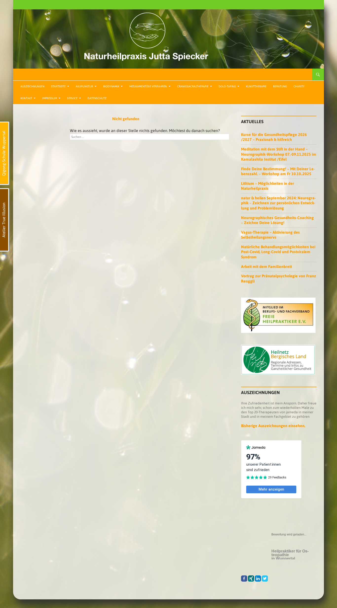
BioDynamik (111, 86)
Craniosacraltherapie (192, 86)
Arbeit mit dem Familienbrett (266, 266)
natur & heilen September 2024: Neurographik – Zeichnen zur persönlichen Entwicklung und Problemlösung (278, 203)
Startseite (58, 86)
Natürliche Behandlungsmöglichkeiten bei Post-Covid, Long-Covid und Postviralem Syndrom (278, 252)
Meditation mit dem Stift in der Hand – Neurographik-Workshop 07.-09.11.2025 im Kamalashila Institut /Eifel (278, 154)
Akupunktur (84, 86)
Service (72, 98)
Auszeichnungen (32, 86)
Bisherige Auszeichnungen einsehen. (273, 425)
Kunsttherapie (256, 86)
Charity (299, 86)
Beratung (280, 86)
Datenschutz (97, 98)
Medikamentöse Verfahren (148, 86)
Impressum (49, 98)
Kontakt (26, 98)
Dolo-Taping (227, 86)
